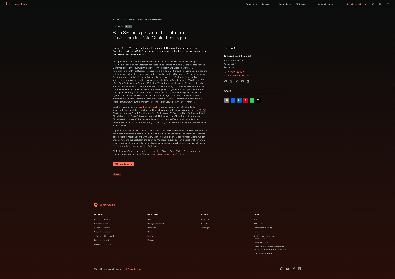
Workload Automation (103, 223)
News (149, 232)
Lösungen (98, 214)
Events (150, 236)
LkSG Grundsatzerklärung (264, 253)
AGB (256, 219)
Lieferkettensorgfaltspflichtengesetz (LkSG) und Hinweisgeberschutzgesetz (270, 248)
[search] (380, 4)
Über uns (151, 219)
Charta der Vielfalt (261, 243)
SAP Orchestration (102, 228)
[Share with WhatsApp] (252, 100)
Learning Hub (206, 228)
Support (204, 214)
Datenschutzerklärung (263, 228)
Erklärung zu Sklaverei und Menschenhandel (264, 237)
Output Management (102, 244)
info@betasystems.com (239, 75)
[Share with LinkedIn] (239, 100)
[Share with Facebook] (233, 100)
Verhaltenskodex (261, 232)
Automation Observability (104, 236)
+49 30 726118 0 (236, 72)
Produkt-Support (207, 219)
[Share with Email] (226, 100)
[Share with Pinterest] (245, 100)
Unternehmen (153, 214)
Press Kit (204, 223)
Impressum (258, 223)
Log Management (101, 240)
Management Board (155, 223)
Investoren (151, 228)
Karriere (150, 240)
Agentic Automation (102, 219)
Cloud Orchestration (102, 232)
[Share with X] (258, 100)
